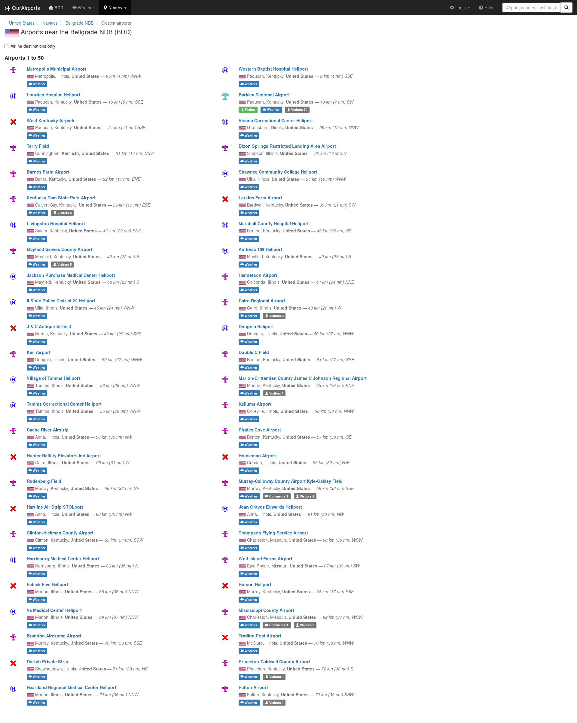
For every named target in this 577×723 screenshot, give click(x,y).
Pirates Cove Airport (260, 430)
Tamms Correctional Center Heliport (64, 404)
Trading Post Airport (260, 636)
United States (22, 23)
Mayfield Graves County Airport (59, 249)
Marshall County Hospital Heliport (274, 223)
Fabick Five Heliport (47, 584)
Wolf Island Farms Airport (265, 558)
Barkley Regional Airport (264, 95)
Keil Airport (38, 352)
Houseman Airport (258, 455)
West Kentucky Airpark (51, 120)
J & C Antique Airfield (49, 326)
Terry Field (38, 146)
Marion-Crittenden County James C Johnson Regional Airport (303, 378)
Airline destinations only (33, 46)
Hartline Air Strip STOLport (55, 507)
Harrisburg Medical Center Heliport (63, 558)
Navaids (50, 23)
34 (299, 109)
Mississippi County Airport (266, 610)
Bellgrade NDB (79, 23)
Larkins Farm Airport (260, 198)
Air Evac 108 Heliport (260, 249)
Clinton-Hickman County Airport (60, 533)
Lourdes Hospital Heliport (53, 95)
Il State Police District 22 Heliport (61, 301)
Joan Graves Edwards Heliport (270, 507)
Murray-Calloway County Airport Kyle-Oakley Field (291, 481)
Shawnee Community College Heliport (278, 172)
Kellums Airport (255, 404)
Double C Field (254, 352)
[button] (115, 7)
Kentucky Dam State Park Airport (61, 198)
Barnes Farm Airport (48, 172)
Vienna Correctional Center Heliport (276, 120)
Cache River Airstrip (48, 430)
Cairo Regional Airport (262, 301)
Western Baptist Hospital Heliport (273, 69)
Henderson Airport (258, 275)
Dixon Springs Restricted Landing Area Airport (287, 146)
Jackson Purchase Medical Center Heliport (71, 275)
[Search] (566, 7)
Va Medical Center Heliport (54, 610)
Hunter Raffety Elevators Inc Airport (64, 455)
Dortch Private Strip (47, 661)
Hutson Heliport (255, 584)
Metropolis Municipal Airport (56, 69)
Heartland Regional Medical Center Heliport (71, 687)
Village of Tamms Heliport (53, 378)
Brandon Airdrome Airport (54, 636)
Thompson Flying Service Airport (273, 533)
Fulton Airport (253, 687)
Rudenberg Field (44, 481)
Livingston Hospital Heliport (56, 223)
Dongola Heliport (256, 326)
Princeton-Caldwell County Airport (274, 661)
